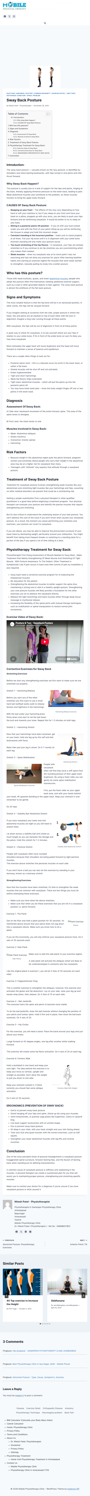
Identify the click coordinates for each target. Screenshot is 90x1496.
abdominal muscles (59, 278)
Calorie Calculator (15, 1424)
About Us (41, 3)
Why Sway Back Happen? (26, 120)
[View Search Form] (45, 23)
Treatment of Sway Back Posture (24, 142)
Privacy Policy (13, 1431)
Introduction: (19, 117)
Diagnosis (14, 131)
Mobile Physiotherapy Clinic (24, 1466)
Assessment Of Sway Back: (26, 134)
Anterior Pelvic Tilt (78, 1242)
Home (29, 3)
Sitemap (15, 1452)
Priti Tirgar (13, 1309)
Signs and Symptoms (19, 128)
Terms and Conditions (17, 1434)
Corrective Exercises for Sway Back (30, 150)
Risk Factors (15, 139)
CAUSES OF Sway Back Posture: (29, 123)
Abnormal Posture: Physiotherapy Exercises (18, 1244)
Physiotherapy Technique (28, 1412)
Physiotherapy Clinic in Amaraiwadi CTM (30, 1470)
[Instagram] (14, 16)
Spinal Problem (33, 95)
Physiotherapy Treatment (61, 3)
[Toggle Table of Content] (47, 114)
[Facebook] (5, 16)
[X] (9, 16)
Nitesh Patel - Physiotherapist (20, 106)
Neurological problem (52, 1412)
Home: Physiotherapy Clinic (20, 1427)
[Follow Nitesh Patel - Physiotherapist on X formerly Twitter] (21, 1232)
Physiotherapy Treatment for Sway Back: (27, 145)
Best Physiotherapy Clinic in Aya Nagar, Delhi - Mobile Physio (41, 1364)
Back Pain (11, 93)
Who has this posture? (18, 125)
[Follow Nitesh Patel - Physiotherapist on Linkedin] (26, 1232)
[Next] (83, 1295)
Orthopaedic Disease (53, 1408)
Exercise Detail (58, 93)
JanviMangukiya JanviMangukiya (65, 1305)
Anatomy (69, 1408)
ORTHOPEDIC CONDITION (16, 95)
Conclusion (14, 156)
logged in (19, 1395)
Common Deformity (42, 93)
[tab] (40, 1323)
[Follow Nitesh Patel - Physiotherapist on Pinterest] (30, 1232)
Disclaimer (16, 1445)
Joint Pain (70, 93)
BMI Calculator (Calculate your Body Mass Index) (30, 1420)
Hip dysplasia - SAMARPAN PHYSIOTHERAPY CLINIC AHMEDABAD (44, 1351)
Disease (20, 1408)
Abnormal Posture (24, 93)
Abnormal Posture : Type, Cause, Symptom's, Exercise (38, 1377)
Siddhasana (58, 1300)
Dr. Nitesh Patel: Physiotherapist (26, 1441)
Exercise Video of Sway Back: (27, 148)
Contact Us (48, 9)
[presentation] (23, 1282)
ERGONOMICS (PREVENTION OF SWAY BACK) (33, 153)
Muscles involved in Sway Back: (28, 137)
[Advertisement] (45, 42)
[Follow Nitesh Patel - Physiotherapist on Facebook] (17, 1232)
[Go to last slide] (6, 1295)
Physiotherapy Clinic (35, 9)
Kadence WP (73, 1489)
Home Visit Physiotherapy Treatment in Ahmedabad (35, 1459)
